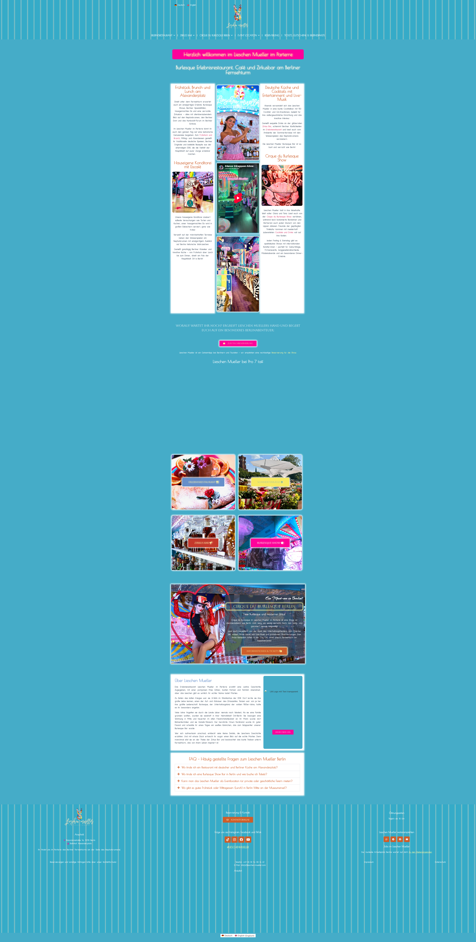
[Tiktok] (228, 839)
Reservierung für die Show (284, 353)
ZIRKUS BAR (186, 35)
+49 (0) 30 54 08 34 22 (253, 862)
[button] (237, 767)
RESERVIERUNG (272, 35)
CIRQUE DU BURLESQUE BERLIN (215, 35)
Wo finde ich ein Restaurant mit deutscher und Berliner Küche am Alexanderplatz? (229, 767)
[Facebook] (241, 839)
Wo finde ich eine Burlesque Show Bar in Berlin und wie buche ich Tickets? (224, 774)
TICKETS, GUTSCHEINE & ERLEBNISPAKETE (304, 35)
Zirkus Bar (266, 126)
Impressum (369, 862)
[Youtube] (248, 839)
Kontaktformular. (110, 862)
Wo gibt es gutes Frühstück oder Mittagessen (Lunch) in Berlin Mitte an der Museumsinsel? (234, 787)
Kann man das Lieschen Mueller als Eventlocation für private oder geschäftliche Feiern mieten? (237, 781)
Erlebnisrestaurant (274, 130)
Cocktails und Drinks (284, 233)
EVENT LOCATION (247, 35)
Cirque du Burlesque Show (279, 217)
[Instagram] (234, 839)
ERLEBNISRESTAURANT (161, 35)
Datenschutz (440, 862)
